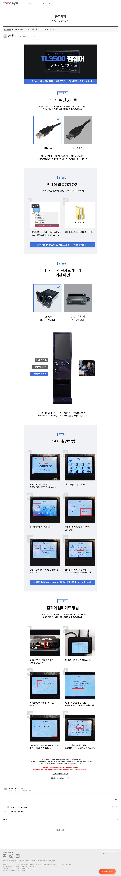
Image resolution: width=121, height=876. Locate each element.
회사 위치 (5, 861)
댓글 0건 (10, 37)
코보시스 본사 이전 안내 (17, 812)
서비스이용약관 (41, 861)
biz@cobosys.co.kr (14, 869)
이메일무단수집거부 (51, 861)
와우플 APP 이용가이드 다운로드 (19, 807)
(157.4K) (16, 788)
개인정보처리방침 (30, 861)
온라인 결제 (21, 861)
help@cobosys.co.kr (31, 869)
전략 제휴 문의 (13, 861)
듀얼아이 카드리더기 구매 (60, 774)
